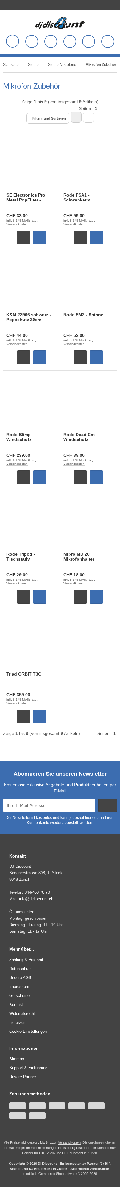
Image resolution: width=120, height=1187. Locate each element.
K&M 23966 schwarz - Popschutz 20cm (28, 317)
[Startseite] (109, 4)
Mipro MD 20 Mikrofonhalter (78, 557)
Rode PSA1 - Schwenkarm (76, 197)
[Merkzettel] (69, 41)
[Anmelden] (50, 41)
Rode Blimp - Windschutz (20, 437)
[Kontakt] (114, 4)
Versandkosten (17, 224)
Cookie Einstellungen (28, 1031)
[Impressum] (118, 4)
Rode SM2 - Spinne (83, 314)
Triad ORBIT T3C (23, 674)
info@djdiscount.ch (36, 899)
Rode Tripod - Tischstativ (20, 557)
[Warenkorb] (88, 41)
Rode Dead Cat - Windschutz (80, 437)
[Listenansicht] (88, 117)
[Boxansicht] (76, 117)
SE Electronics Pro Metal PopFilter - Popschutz (25, 197)
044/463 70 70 (37, 892)
